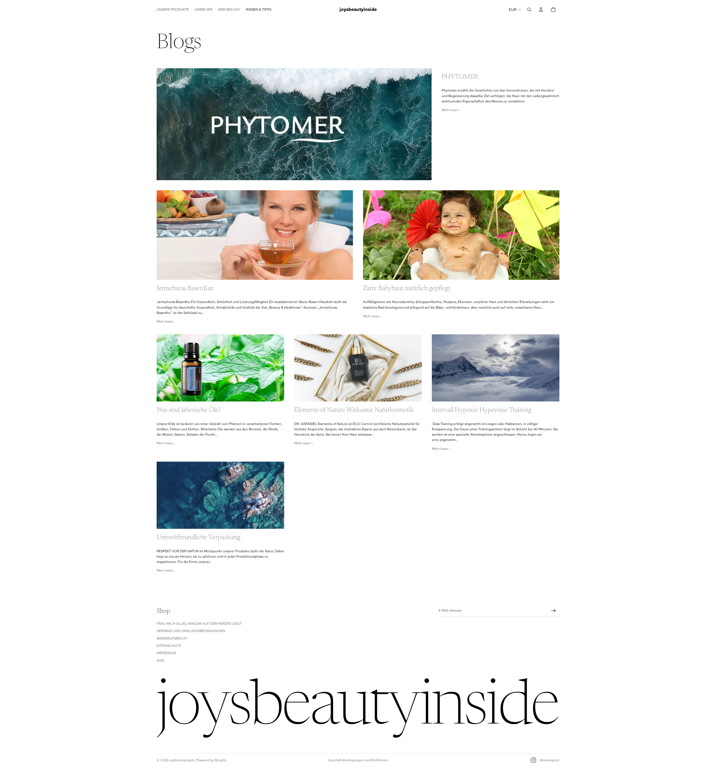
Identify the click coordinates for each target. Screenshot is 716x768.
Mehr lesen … (451, 110)
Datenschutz (169, 645)
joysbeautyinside (182, 760)
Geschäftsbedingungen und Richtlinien (358, 760)
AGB (160, 660)
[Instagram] (533, 760)
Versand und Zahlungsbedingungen (191, 631)
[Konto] (541, 9)
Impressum (166, 653)
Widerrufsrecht (172, 638)
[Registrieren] (553, 611)
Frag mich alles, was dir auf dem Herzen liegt (199, 623)
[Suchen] (529, 9)
